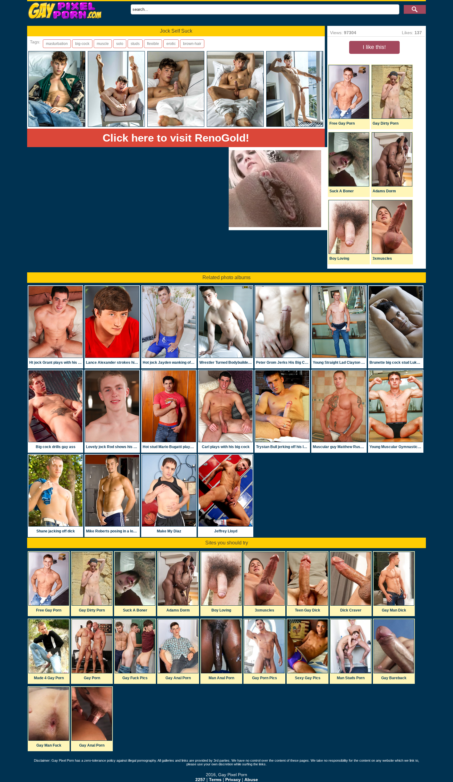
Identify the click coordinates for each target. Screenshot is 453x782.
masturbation (57, 44)
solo (119, 44)
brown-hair (192, 44)
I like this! (374, 47)
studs (135, 44)
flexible (153, 44)
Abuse (251, 779)
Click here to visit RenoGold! (176, 138)
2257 (200, 779)
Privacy (233, 779)
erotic (171, 44)
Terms (215, 779)
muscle (103, 44)
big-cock (82, 44)
